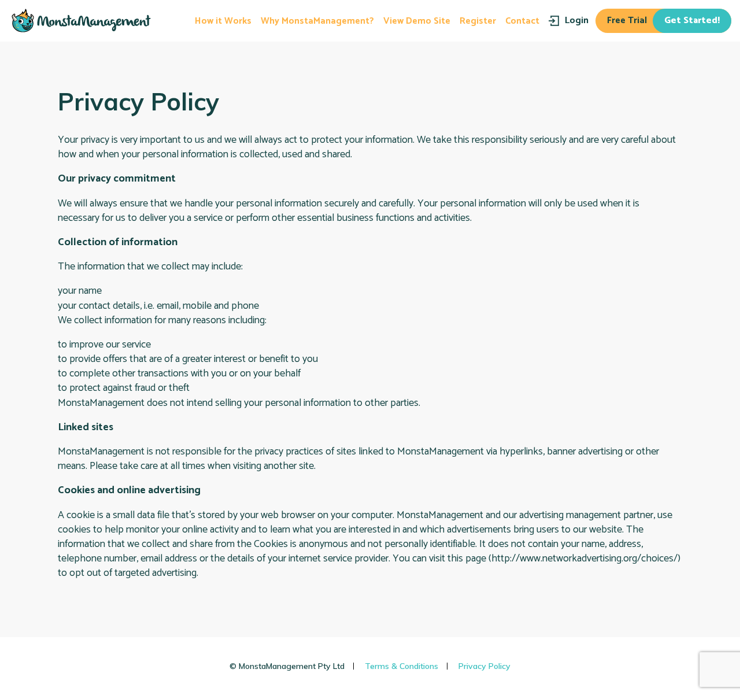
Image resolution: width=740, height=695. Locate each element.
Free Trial (663, 20)
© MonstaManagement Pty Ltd (287, 666)
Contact (522, 21)
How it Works (223, 21)
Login (577, 20)
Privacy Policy (484, 666)
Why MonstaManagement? (317, 21)
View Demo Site (416, 21)
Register (478, 21)
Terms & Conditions (401, 666)
